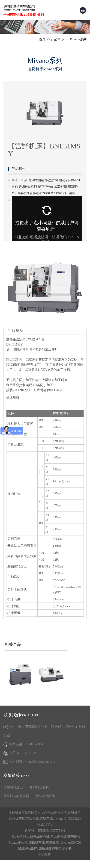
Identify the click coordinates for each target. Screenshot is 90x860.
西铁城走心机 (39, 787)
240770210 (31, 753)
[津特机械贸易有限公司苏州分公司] (19, 7)
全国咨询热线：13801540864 (23, 14)
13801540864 (34, 744)
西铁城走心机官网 (16, 796)
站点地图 (45, 854)
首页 (42, 39)
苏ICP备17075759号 (51, 830)
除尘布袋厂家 (45, 796)
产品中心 (57, 39)
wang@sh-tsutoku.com (40, 761)
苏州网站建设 (13, 787)
